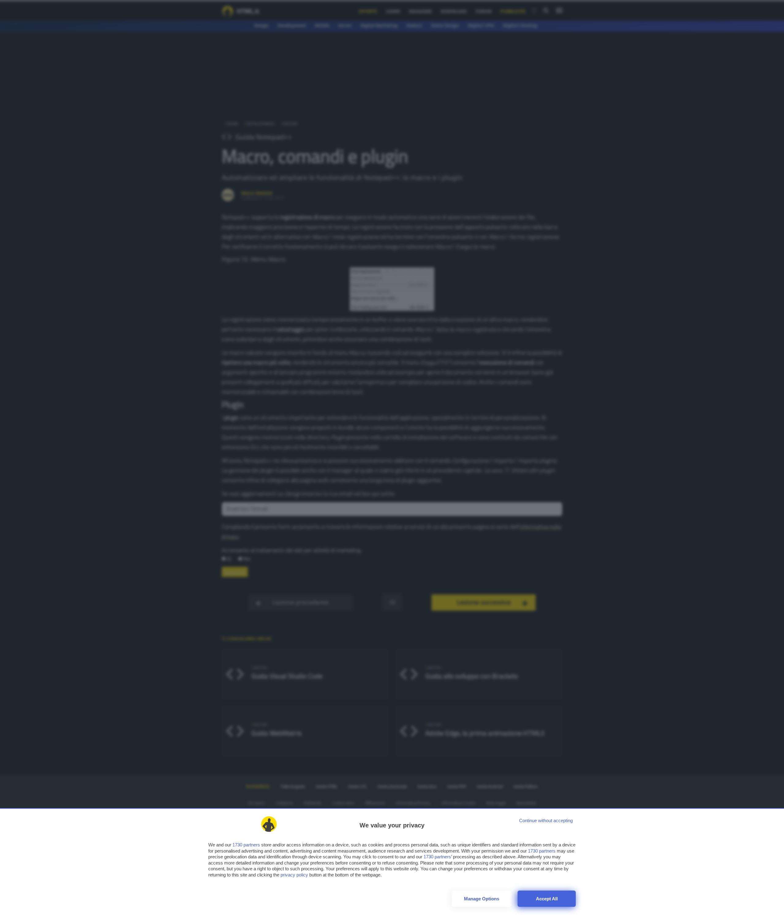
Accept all (547, 898)
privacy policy (294, 874)
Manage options (481, 898)
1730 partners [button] (246, 844)
